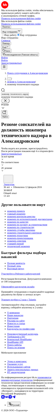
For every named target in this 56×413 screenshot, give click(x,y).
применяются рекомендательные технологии (26, 378)
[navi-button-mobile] (4, 66)
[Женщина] (8, 179)
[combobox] (15, 94)
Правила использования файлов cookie (21, 24)
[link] (6, 51)
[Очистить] (5, 100)
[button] (4, 57)
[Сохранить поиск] (4, 112)
